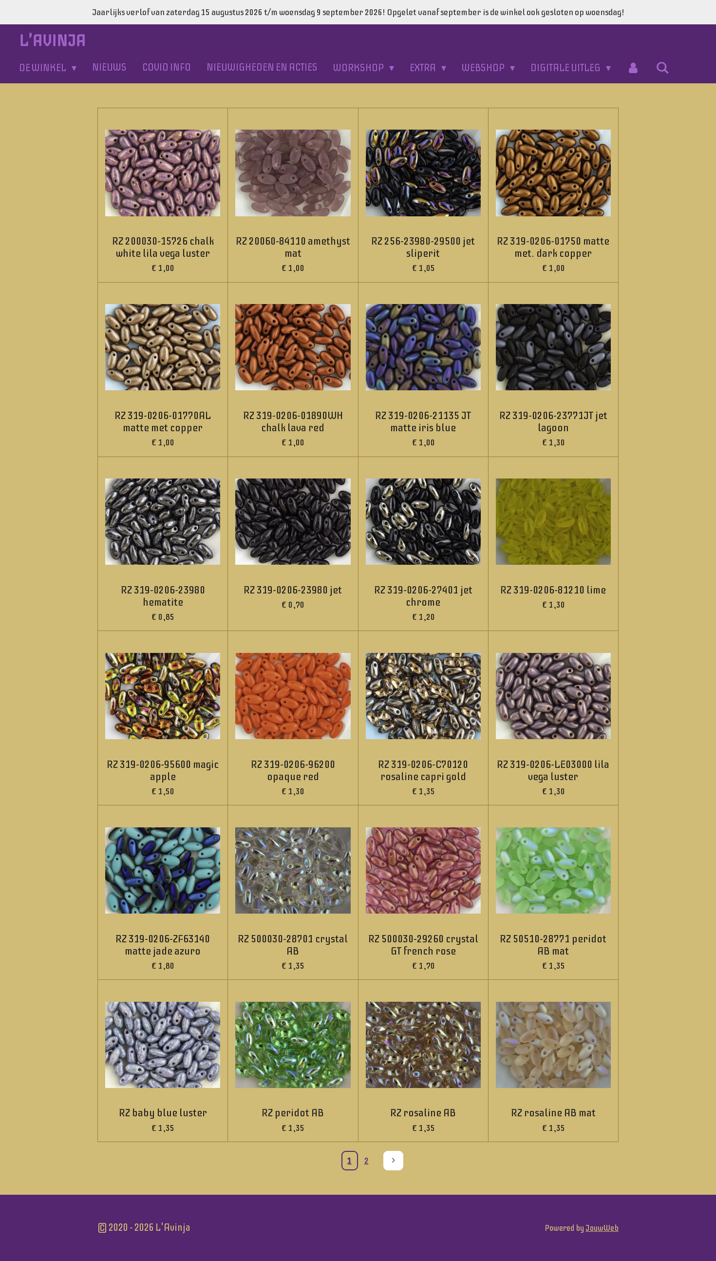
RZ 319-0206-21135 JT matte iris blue (423, 422)
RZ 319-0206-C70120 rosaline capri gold (423, 771)
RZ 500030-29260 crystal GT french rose (423, 945)
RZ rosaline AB (423, 1113)
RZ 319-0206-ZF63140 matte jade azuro (162, 945)
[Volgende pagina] (393, 1161)
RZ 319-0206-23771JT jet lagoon (553, 422)
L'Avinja (52, 40)
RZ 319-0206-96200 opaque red (293, 771)
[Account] (633, 67)
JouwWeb (602, 1228)
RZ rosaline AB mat (553, 1113)
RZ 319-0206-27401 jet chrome (423, 596)
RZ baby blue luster (163, 1113)
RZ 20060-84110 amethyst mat (293, 247)
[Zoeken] (662, 67)
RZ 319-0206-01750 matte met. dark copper (553, 247)
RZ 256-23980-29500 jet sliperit (423, 247)
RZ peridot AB (293, 1113)
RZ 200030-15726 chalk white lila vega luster (163, 247)
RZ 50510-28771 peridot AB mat (553, 945)
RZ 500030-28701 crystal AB (293, 945)
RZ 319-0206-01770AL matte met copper (162, 422)
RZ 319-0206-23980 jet (293, 590)
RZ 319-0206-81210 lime (553, 590)
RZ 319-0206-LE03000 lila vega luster (553, 771)
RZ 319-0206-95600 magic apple (163, 771)
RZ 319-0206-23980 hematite (163, 596)
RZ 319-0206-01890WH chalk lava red (293, 422)
